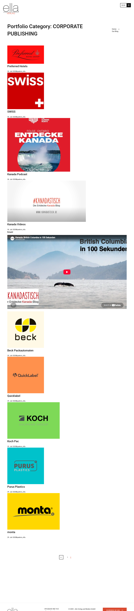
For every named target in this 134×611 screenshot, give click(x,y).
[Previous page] (61, 557)
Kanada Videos (16, 224)
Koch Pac (13, 441)
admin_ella (21, 71)
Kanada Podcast (17, 174)
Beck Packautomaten (20, 350)
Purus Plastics (16, 486)
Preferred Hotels (17, 66)
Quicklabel (13, 395)
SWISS (11, 111)
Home (114, 29)
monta (11, 532)
